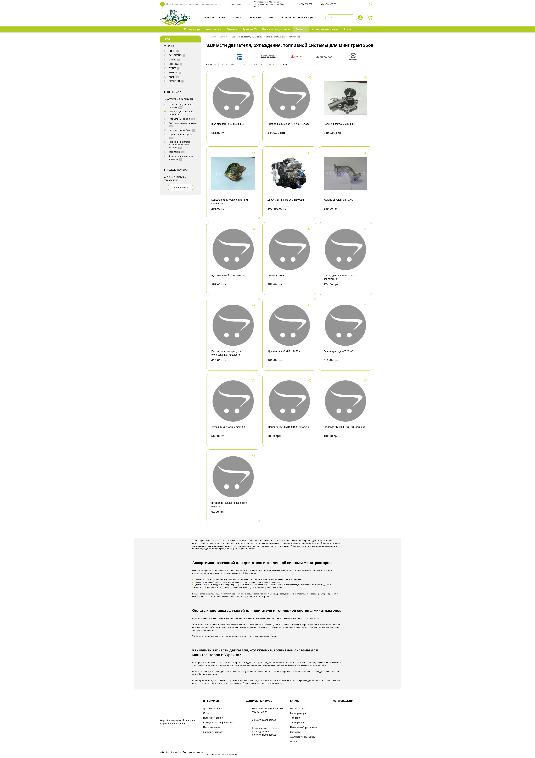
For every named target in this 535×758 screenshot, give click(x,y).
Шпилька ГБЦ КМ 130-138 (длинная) (345, 427)
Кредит (238, 17)
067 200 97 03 (275, 708)
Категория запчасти (180, 99)
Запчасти (295, 732)
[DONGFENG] (240, 57)
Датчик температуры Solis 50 (228, 427)
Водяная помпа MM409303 (339, 124)
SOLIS (173, 51)
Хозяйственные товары (303, 736)
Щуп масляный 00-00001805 (227, 275)
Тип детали (174, 92)
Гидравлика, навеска (181, 119)
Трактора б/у (297, 722)
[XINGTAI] (354, 57)
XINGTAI (174, 72)
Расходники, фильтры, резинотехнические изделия (180, 145)
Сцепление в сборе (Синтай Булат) (288, 124)
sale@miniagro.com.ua (264, 720)
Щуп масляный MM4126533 (284, 351)
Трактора (295, 717)
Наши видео (306, 17)
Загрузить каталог (213, 732)
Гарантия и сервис (214, 17)
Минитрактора (298, 713)
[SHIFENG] (297, 57)
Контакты (288, 17)
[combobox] (232, 64)
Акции (293, 741)
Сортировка (211, 64)
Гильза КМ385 (276, 275)
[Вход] (360, 17)
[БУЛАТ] (326, 57)
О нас (271, 17)
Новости (255, 17)
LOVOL (174, 60)
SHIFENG (175, 64)
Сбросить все (180, 187)
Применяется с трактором (175, 179)
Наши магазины (212, 727)
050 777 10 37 (259, 712)
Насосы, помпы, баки (181, 130)
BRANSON (176, 81)
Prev (211, 57)
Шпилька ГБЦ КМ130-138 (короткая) (289, 427)
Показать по (259, 64)
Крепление (176, 152)
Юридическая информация (218, 722)
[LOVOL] (269, 57)
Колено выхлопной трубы (338, 199)
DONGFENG (176, 55)
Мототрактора (297, 708)
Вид (285, 64)
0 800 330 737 (305, 4)
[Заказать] (370, 17)
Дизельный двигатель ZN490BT (286, 199)
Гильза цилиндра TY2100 (338, 351)
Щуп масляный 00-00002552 (227, 124)
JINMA (173, 77)
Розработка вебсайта (216, 754)
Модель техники (177, 170)
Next (370, 57)
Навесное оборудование (303, 727)
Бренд (171, 46)
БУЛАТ (174, 68)
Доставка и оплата (213, 708)
